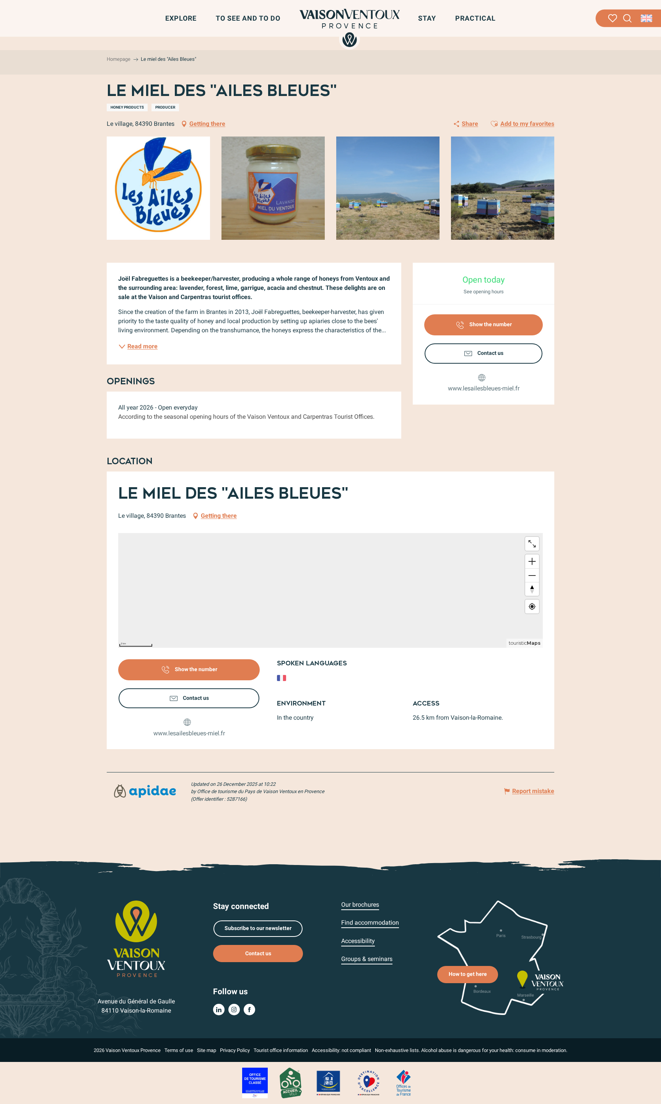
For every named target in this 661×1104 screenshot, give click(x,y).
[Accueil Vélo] (290, 1082)
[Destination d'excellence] (368, 1082)
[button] (627, 18)
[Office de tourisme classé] (255, 1082)
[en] (647, 18)
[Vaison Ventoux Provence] (350, 28)
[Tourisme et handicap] (329, 1082)
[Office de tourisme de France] (403, 1082)
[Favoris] (612, 18)
